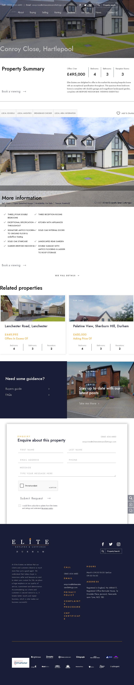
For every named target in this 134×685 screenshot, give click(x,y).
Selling (45, 12)
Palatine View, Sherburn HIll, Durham (101, 326)
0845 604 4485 (14, 5)
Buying (33, 12)
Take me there (87, 403)
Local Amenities (25, 113)
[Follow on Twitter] (85, 5)
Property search (109, 5)
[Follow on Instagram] (90, 5)
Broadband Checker (43, 113)
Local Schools (8, 113)
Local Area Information (65, 113)
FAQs (8, 395)
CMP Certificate (72, 616)
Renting (57, 12)
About (21, 12)
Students (71, 12)
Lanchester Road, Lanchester (26, 326)
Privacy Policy (70, 594)
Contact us (112, 12)
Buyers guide (13, 389)
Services (85, 12)
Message (25, 467)
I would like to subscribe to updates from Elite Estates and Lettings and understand (39, 507)
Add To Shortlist (103, 202)
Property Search (113, 551)
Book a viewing (11, 91)
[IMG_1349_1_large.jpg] (67, 162)
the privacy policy (47, 508)
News (98, 12)
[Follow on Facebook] (80, 5)
